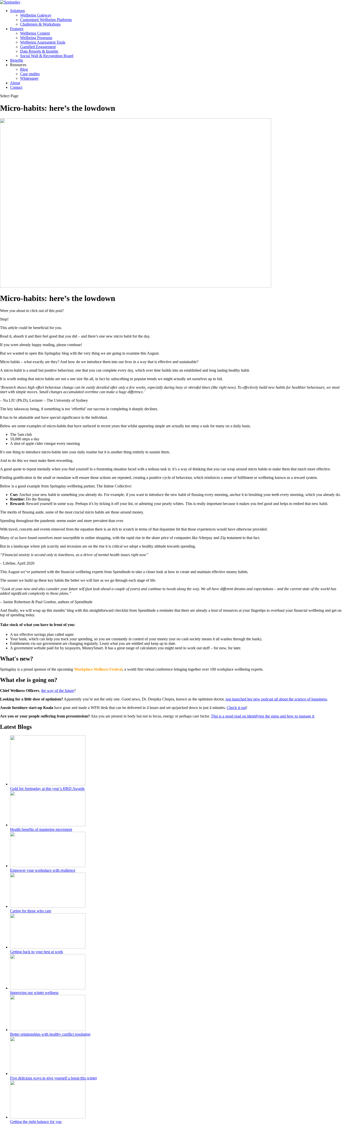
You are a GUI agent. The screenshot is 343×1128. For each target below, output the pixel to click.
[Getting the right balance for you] (47, 1117)
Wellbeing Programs (36, 38)
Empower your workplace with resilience (42, 870)
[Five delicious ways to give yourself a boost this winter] (47, 1073)
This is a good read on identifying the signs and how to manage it (262, 716)
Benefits (16, 60)
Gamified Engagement (38, 47)
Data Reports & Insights (39, 51)
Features (16, 29)
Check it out (236, 707)
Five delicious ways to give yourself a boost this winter (53, 1078)
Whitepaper (29, 78)
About (15, 83)
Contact (16, 87)
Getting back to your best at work (36, 952)
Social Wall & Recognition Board (46, 56)
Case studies (30, 74)
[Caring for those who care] (47, 906)
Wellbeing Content (35, 33)
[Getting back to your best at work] (47, 947)
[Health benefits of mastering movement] (47, 825)
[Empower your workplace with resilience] (47, 866)
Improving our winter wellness (34, 992)
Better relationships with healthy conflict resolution (50, 1034)
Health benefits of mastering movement (41, 829)
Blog (24, 69)
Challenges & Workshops (40, 24)
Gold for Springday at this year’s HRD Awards (47, 788)
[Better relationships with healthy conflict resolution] (47, 1030)
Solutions (17, 11)
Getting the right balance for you (36, 1121)
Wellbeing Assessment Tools (42, 42)
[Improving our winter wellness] (47, 988)
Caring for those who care (30, 911)
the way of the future (57, 690)
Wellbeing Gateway (35, 15)
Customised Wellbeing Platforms (46, 20)
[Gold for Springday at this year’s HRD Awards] (47, 784)
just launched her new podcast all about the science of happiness (276, 699)
